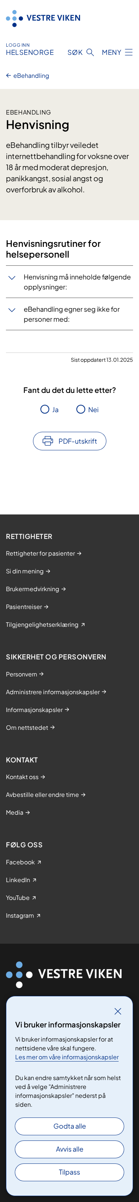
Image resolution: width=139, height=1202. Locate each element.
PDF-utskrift (78, 441)
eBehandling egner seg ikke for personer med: (72, 314)
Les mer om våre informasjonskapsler (67, 1057)
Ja (55, 409)
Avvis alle (69, 1149)
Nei (93, 409)
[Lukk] (118, 1011)
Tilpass (69, 1172)
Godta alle (69, 1126)
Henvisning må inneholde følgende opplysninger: (77, 281)
